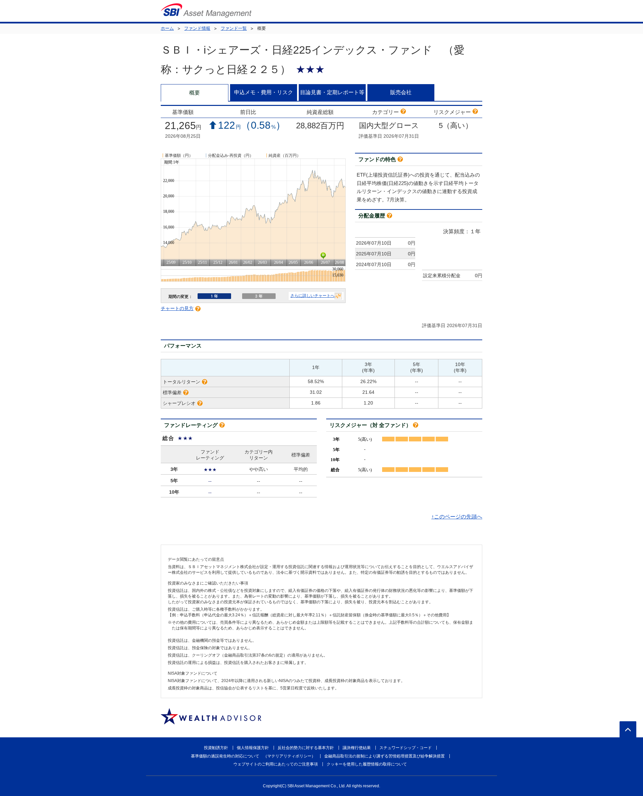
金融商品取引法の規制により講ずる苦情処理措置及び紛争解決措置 (384, 756)
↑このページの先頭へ (456, 516)
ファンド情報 (197, 28)
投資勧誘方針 (216, 747)
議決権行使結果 (357, 747)
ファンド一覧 (234, 28)
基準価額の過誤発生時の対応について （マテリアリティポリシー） (253, 756)
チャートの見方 (177, 308)
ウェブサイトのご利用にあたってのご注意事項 (275, 764)
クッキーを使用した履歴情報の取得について (367, 764)
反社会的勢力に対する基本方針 (306, 747)
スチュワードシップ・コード (405, 747)
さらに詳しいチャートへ (312, 295)
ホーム (167, 28)
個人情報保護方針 (253, 747)
